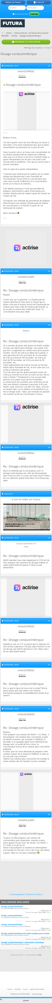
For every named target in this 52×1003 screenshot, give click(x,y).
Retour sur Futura (13, 2)
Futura (9, 989)
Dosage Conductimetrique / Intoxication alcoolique (22, 942)
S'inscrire (38, 2)
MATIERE (5, 36)
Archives (18, 989)
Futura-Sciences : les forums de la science (31, 33)
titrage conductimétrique (11, 915)
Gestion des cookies (37, 989)
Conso (25, 989)
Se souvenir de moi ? (21, 14)
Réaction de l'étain (33, 894)
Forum (8, 33)
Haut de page (37, 994)
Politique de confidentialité (20, 994)
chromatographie (18, 894)
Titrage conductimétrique (11, 924)
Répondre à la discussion (26, 42)
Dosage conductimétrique (12, 906)
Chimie (14, 36)
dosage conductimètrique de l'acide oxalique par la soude (25, 933)
